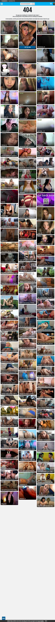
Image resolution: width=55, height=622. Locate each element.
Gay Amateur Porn (11, 1)
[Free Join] (27, 49)
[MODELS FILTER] (51, 4)
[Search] (33, 3)
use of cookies (41, 621)
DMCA (3, 618)
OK (46, 620)
